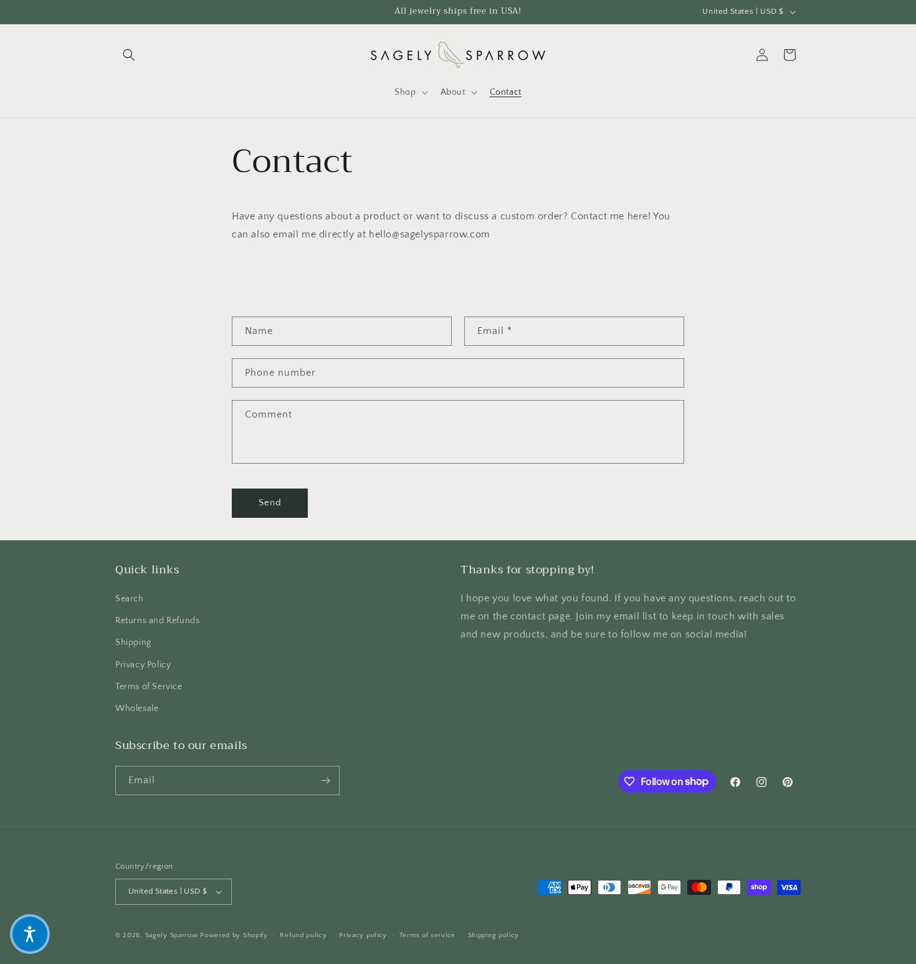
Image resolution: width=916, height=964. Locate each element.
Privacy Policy (143, 665)
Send (270, 502)
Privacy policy (363, 935)
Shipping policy (494, 935)
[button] (129, 55)
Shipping (133, 642)
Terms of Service (149, 687)
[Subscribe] (325, 780)
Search (129, 599)
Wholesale (136, 708)
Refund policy (303, 935)
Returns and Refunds (157, 621)
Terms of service (427, 935)
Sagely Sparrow (171, 935)
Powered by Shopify (234, 935)
